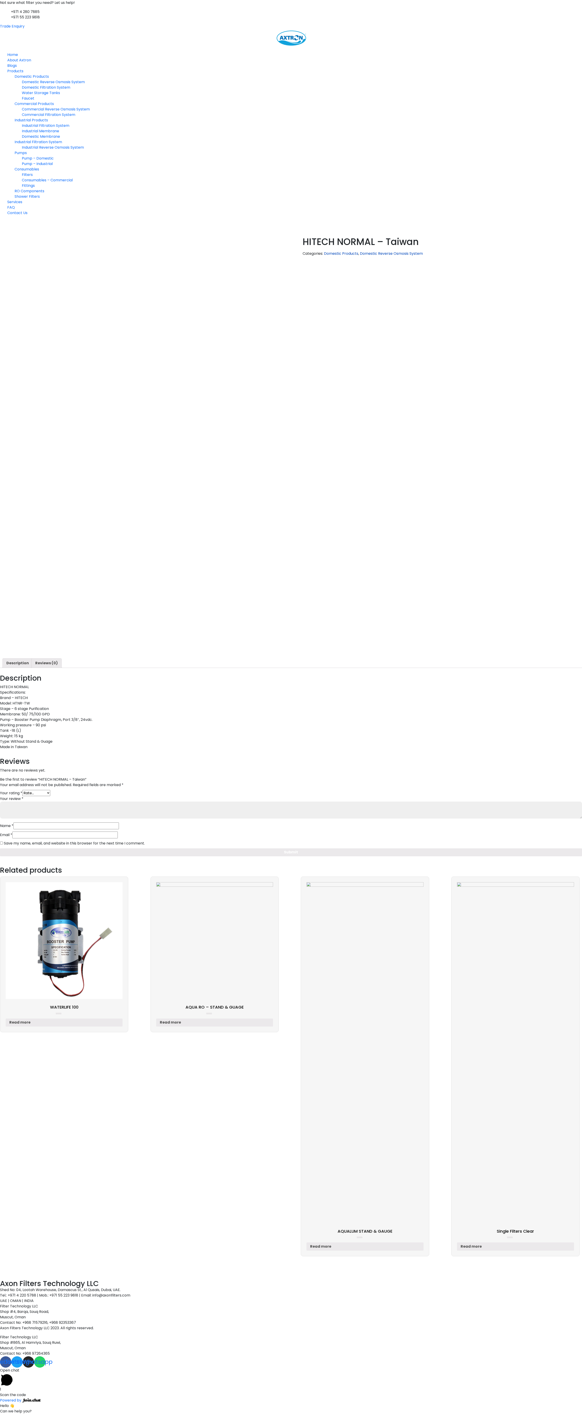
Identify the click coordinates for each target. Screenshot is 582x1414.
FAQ (11, 207)
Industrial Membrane (40, 131)
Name (6, 825)
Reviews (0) (46, 663)
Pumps (21, 152)
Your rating (11, 793)
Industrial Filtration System (45, 125)
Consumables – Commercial (47, 180)
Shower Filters (27, 196)
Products (15, 71)
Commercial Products (34, 103)
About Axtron (19, 60)
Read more (19, 1022)
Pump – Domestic (38, 158)
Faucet (28, 98)
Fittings (28, 185)
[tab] (18, 663)
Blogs (12, 65)
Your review (11, 798)
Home (12, 54)
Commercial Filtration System (48, 114)
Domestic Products (32, 76)
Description (17, 663)
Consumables (27, 169)
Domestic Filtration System (46, 87)
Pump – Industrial (37, 163)
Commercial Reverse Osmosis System (56, 109)
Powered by (11, 1400)
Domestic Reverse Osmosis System (53, 82)
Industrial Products (31, 120)
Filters (27, 174)
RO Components (29, 191)
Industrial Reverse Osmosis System (53, 147)
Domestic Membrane (41, 136)
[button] (291, 49)
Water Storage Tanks (41, 92)
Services (14, 202)
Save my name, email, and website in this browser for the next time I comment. (74, 843)
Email (6, 834)
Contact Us (17, 212)
